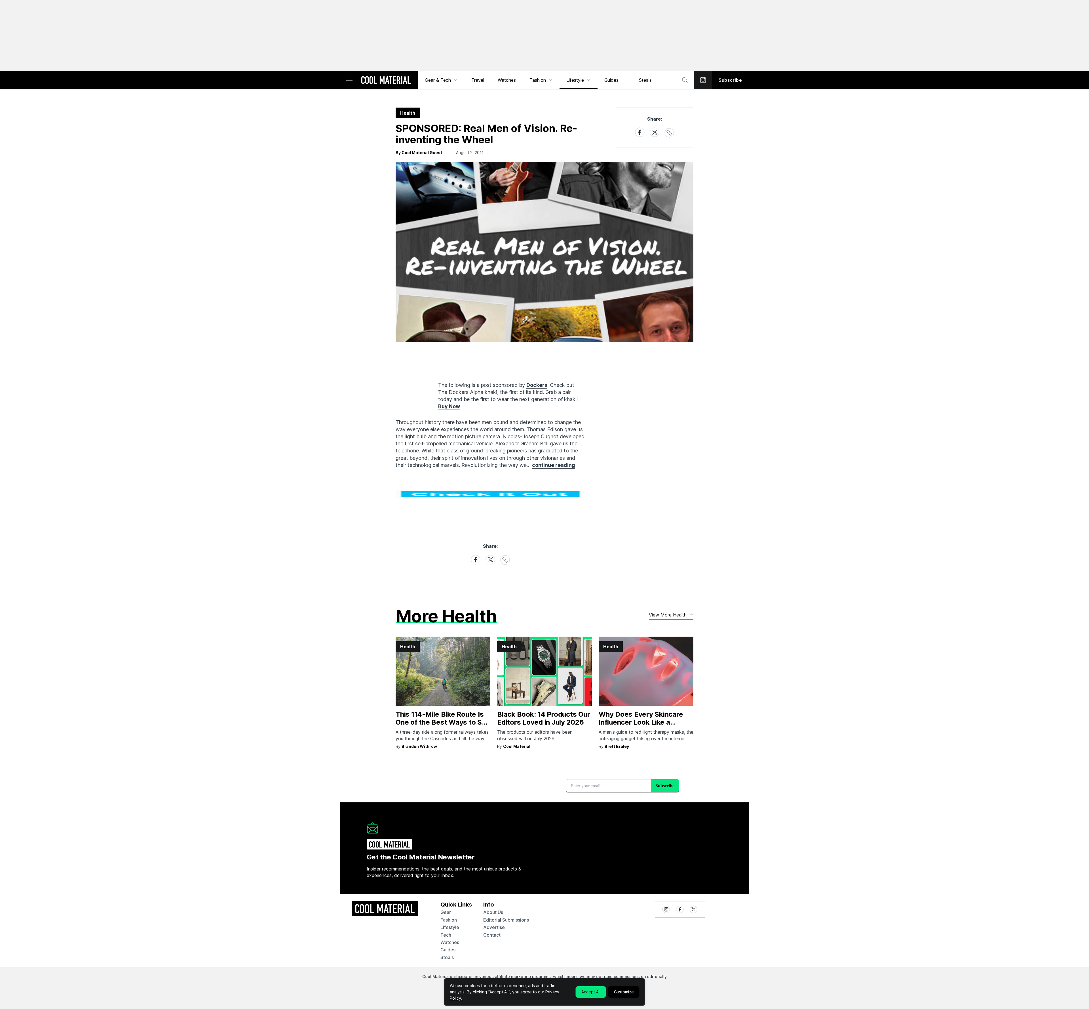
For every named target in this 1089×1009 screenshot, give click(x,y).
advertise (494, 927)
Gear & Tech (438, 80)
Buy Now (449, 406)
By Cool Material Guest (419, 152)
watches (449, 942)
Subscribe (730, 80)
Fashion (537, 80)
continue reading (553, 465)
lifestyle (449, 927)
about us (493, 912)
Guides (611, 80)
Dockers (536, 385)
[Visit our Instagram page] (703, 80)
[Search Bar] (685, 80)
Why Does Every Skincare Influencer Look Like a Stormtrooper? (641, 722)
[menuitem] (441, 80)
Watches (507, 80)
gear (445, 912)
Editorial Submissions (506, 920)
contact (492, 935)
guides (447, 950)
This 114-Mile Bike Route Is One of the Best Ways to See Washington (443, 722)
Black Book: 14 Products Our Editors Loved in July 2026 (543, 718)
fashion (448, 920)
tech (445, 935)
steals (645, 80)
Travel (477, 80)
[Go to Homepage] (385, 80)
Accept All (590, 991)
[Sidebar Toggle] (349, 80)
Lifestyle (575, 80)
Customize (624, 991)
